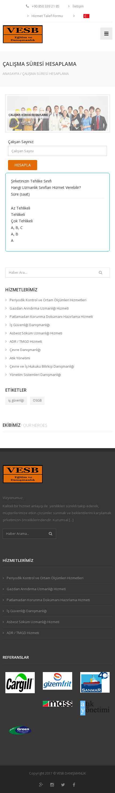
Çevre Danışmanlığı (25, 349)
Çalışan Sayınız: (21, 141)
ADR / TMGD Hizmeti (26, 341)
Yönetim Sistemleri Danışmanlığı (35, 374)
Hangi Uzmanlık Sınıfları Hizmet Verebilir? (46, 187)
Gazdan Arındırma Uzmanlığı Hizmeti (39, 308)
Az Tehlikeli (20, 208)
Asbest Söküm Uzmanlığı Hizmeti (36, 333)
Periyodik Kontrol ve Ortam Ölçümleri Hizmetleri (48, 300)
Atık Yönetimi (20, 358)
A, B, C (17, 227)
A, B (14, 234)
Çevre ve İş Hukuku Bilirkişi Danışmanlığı (42, 366)
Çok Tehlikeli (22, 220)
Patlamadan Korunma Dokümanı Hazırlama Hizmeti (51, 316)
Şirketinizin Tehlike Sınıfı (31, 181)
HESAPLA (22, 164)
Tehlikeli (18, 214)
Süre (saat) (20, 194)
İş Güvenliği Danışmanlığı (30, 324)
